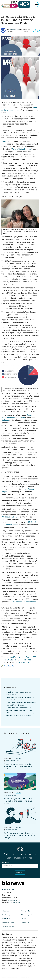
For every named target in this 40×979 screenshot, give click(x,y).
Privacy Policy (26, 911)
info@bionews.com (14, 900)
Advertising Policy (27, 915)
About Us (5, 911)
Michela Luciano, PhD (12, 760)
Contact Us (25, 922)
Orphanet (5, 420)
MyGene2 (32, 522)
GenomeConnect (11, 525)
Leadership (6, 915)
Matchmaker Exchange (10, 517)
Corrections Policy (8, 922)
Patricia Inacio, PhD (11, 829)
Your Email (5, 863)
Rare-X (4, 141)
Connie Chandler (10, 795)
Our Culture (6, 919)
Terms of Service (8, 926)
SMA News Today (23, 662)
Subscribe (20, 872)
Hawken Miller (14, 29)
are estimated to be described (24, 602)
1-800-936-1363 (14, 903)
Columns (18, 758)
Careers (24, 919)
